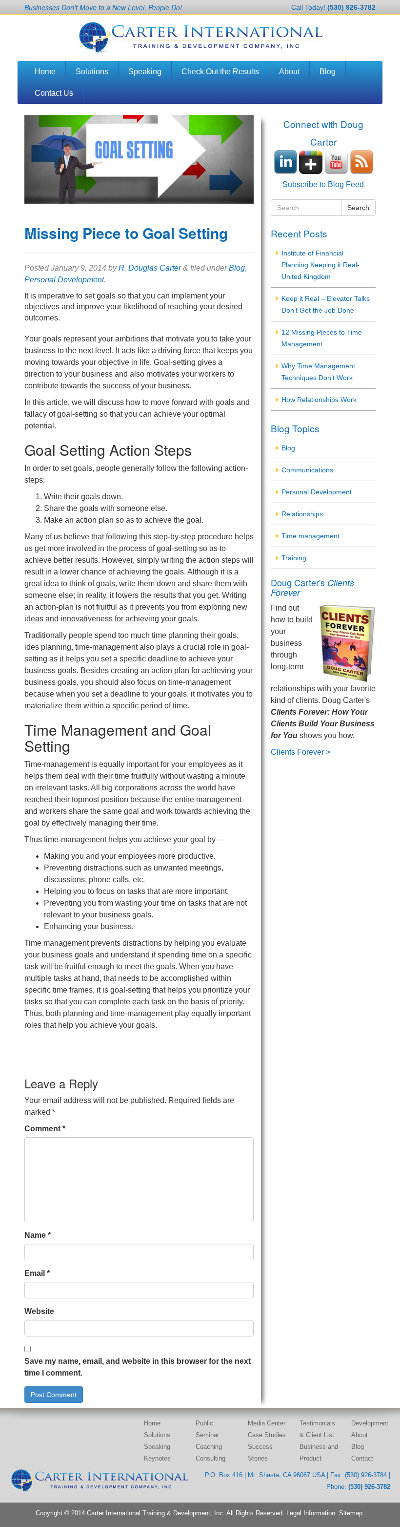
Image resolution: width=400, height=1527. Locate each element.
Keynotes (157, 1458)
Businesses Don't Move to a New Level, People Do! (103, 7)
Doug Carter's (312, 587)
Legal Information (310, 1513)
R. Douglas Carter (150, 268)
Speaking (144, 71)
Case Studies (267, 1435)
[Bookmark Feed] (361, 161)
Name (37, 1235)
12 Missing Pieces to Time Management (321, 338)
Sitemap (350, 1513)
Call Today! (333, 7)
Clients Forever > (300, 752)
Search (358, 208)
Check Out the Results (220, 71)
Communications (307, 470)
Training (293, 558)
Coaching (209, 1446)
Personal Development (64, 280)
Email (37, 1273)
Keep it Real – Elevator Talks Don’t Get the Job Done (325, 304)
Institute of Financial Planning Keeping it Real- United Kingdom (320, 264)
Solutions (92, 71)
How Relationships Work (319, 399)
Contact (362, 1458)
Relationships (302, 514)
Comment (44, 1128)
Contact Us (54, 93)
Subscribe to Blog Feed (323, 184)
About (289, 71)
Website (39, 1311)
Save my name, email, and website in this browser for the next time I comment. (137, 1367)
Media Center (266, 1423)
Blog (328, 71)
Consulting (210, 1458)
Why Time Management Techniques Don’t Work (318, 372)
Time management (310, 536)
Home (45, 71)
